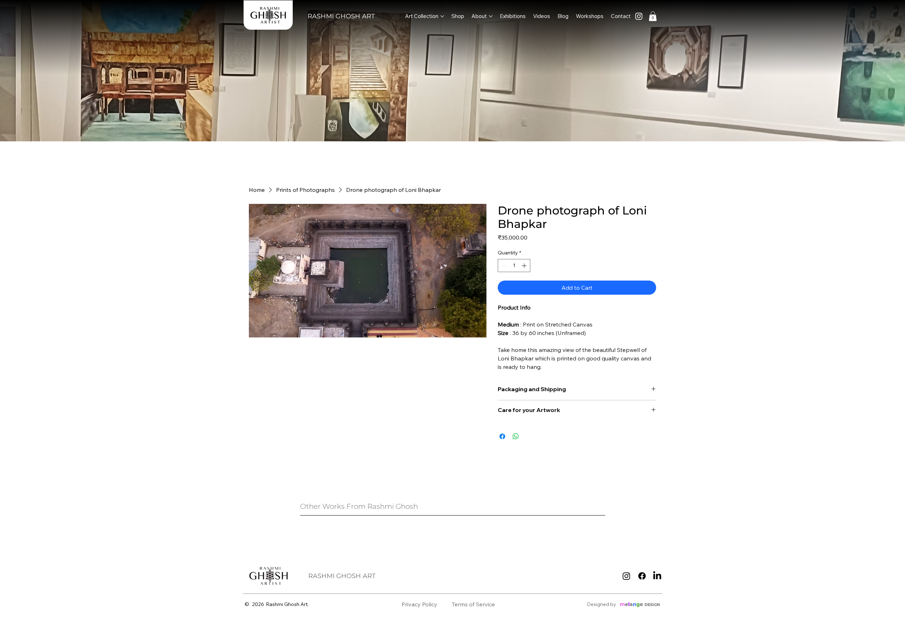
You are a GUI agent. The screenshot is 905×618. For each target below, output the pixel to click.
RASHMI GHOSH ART (341, 16)
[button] (653, 16)
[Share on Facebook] (502, 436)
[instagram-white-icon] (638, 16)
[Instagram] (626, 576)
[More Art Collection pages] (442, 16)
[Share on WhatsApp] (516, 436)
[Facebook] (642, 576)
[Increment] (524, 265)
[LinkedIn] (657, 576)
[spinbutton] (514, 265)
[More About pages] (490, 16)
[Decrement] (503, 265)
